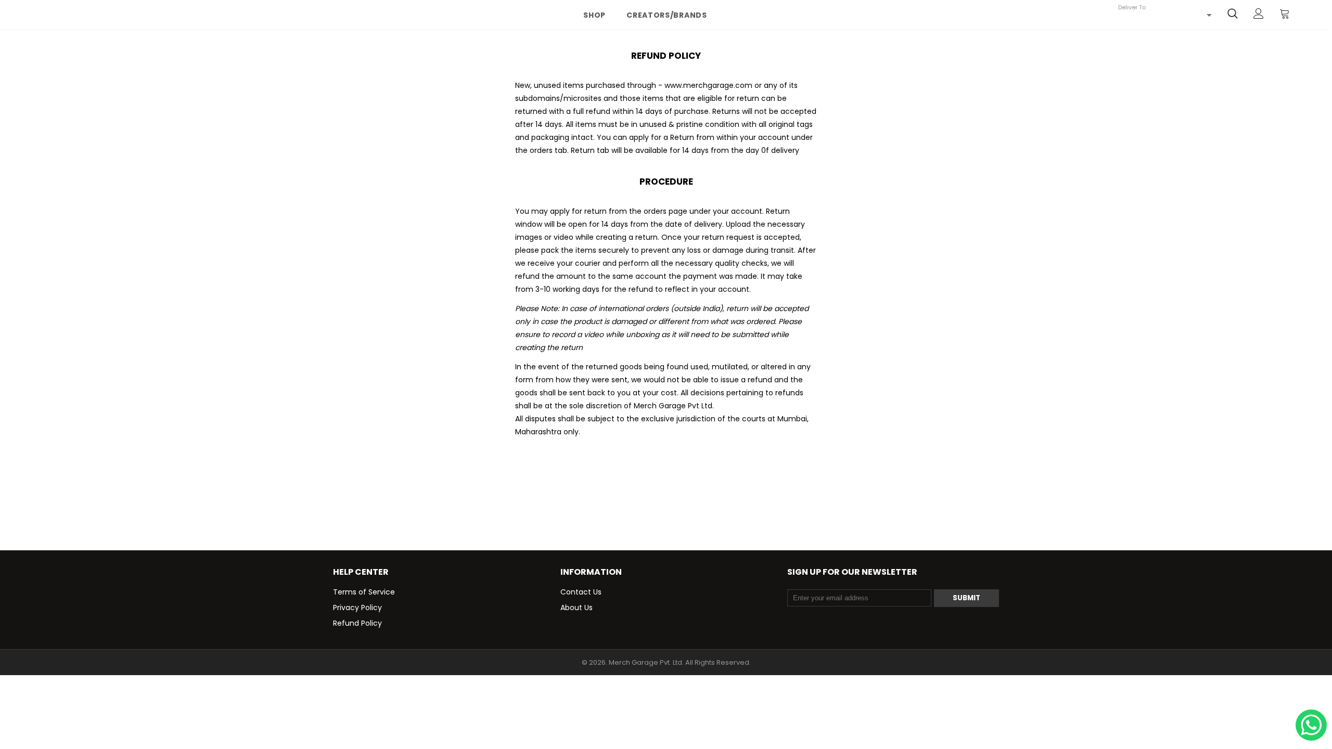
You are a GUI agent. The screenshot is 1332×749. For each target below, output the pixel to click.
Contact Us (580, 592)
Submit (966, 598)
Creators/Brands (666, 15)
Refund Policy (357, 623)
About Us (576, 607)
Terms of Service (364, 592)
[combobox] (1165, 15)
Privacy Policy (357, 607)
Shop (594, 15)
